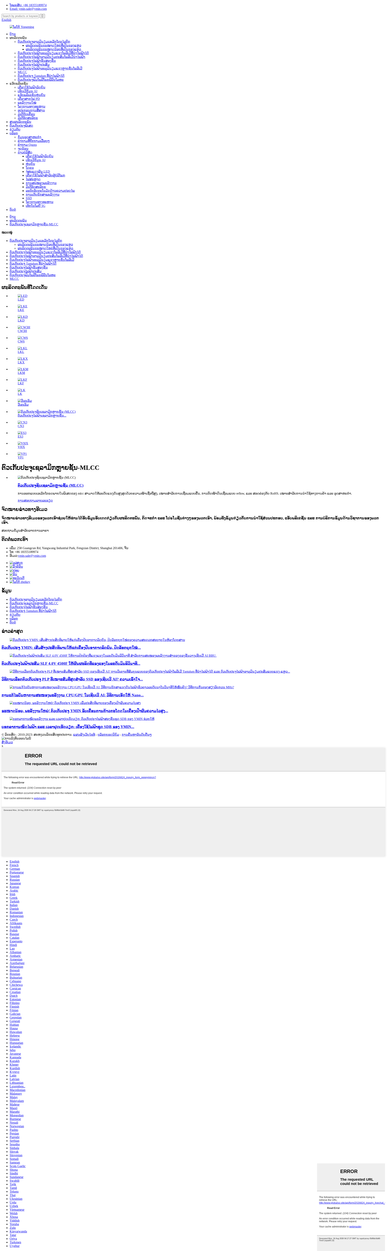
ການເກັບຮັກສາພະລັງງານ (42, 194)
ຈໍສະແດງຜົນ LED (38, 171)
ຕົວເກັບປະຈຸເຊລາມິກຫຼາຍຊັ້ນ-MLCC (34, 224)
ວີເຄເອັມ (23, 404)
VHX (21, 447)
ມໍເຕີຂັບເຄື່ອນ (26, 114)
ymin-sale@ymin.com (32, 555)
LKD (21, 320)
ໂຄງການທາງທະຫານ (31, 106)
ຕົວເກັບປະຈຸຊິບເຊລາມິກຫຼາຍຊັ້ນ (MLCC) (50, 485)
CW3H (22, 331)
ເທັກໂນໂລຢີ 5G (35, 205)
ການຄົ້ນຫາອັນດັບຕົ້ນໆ (137, 734)
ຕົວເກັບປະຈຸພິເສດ (21, 125)
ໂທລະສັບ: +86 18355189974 (28, 5)
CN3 (21, 426)
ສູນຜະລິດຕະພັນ (20, 121)
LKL (21, 352)
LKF (21, 383)
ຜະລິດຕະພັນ (18, 220)
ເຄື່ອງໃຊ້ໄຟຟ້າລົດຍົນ (31, 87)
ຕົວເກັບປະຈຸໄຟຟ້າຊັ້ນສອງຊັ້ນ (37, 60)
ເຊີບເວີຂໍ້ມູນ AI (27, 91)
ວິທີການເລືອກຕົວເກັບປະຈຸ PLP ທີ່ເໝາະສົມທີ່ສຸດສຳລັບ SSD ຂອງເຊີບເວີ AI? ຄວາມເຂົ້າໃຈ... (72, 679)
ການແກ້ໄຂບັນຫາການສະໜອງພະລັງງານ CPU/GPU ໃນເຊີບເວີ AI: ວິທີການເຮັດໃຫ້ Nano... (73, 695)
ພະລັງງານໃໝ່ (27, 102)
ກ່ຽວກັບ (15, 129)
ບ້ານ (13, 34)
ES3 (20, 436)
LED (21, 299)
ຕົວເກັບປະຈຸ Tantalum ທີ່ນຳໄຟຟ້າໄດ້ (41, 76)
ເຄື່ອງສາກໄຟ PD (29, 99)
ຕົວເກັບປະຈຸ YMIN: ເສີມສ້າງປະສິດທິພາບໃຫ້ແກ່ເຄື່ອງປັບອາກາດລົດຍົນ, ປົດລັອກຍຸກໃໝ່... (71, 647)
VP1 (21, 457)
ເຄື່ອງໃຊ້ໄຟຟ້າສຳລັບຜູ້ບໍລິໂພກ (45, 175)
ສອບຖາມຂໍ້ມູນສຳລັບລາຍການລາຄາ (25, 530)
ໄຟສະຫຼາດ (33, 179)
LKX (21, 362)
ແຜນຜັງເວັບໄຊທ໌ (84, 734)
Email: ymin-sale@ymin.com (28, 8)
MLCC (22, 72)
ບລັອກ (14, 133)
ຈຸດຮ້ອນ (23, 148)
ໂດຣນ (30, 167)
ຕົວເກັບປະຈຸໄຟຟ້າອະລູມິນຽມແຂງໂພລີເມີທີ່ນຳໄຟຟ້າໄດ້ (53, 53)
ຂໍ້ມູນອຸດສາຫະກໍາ (29, 137)
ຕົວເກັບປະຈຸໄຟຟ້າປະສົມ (34, 64)
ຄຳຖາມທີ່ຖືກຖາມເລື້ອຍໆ (34, 141)
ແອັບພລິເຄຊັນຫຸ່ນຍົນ (31, 95)
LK (20, 393)
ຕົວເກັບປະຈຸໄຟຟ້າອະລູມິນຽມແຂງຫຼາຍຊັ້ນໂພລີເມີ (50, 68)
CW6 (21, 341)
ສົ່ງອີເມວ (7, 742)
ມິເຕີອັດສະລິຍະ (28, 118)
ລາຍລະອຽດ (44, 500)
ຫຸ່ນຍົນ (30, 164)
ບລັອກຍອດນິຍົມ (108, 734)
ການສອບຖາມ (27, 500)
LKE (21, 310)
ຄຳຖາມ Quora (27, 144)
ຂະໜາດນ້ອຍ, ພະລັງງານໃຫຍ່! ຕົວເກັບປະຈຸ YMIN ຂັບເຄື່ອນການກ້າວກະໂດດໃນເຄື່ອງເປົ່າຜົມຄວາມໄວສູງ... (85, 711)
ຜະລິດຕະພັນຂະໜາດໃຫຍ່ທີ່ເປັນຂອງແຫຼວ (53, 45)
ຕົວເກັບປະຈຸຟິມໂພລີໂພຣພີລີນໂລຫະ (41, 79)
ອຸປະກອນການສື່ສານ (31, 110)
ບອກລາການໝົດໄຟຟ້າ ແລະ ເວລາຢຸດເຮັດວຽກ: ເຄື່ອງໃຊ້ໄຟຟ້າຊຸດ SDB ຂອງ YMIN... (68, 727)
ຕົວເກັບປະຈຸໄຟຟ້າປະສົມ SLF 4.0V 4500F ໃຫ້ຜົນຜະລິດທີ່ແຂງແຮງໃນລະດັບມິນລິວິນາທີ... (71, 663)
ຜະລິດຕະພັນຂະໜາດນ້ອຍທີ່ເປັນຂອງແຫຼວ (53, 49)
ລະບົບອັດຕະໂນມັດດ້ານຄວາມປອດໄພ (50, 190)
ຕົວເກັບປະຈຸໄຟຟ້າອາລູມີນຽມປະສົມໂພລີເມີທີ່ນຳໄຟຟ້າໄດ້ (46, 256)
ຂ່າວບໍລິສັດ (25, 152)
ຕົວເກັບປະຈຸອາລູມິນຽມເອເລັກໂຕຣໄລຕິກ (44, 41)
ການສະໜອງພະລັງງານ (41, 183)
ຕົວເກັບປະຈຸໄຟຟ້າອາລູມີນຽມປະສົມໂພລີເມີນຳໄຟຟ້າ (51, 57)
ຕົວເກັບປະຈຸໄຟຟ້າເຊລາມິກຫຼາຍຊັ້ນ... (42, 415)
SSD (29, 198)
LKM (21, 372)
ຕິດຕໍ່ (13, 209)
